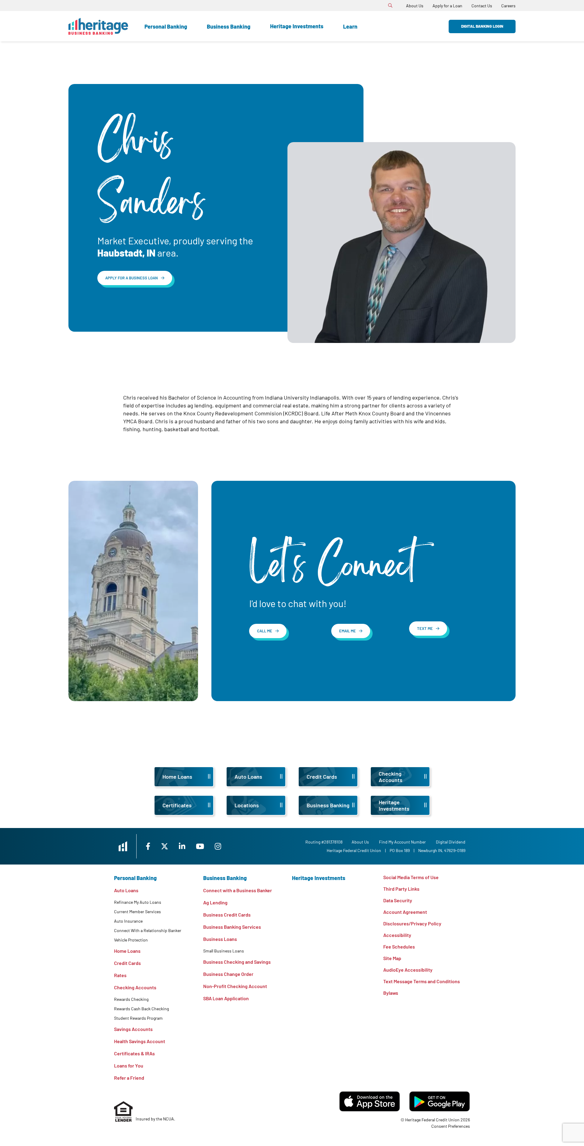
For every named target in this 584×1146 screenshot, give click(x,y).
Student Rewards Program (138, 1018)
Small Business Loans (223, 950)
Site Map (392, 958)
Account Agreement (405, 912)
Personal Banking (165, 26)
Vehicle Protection (131, 939)
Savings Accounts (133, 1029)
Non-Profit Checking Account (235, 986)
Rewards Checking (131, 999)
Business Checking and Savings (237, 962)
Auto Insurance (128, 921)
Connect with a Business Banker (237, 890)
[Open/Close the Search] (390, 5)
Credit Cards (127, 963)
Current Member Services (137, 911)
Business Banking (228, 26)
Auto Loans (126, 890)
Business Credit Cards (227, 914)
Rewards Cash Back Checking (141, 1008)
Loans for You (128, 1065)
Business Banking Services (232, 927)
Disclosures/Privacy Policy (412, 923)
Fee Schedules (399, 946)
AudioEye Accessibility (408, 970)
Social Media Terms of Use (411, 877)
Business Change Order (228, 974)
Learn (350, 26)
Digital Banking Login (482, 26)
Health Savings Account (139, 1041)
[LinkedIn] (183, 846)
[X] (165, 846)
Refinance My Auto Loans (137, 902)
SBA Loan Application (226, 998)
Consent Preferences (450, 1126)
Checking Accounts (135, 987)
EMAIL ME (347, 630)
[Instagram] (218, 846)
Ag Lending (215, 902)
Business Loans (220, 939)
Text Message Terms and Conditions (421, 981)
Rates (120, 975)
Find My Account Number (402, 841)
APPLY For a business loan (131, 277)
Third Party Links (401, 889)
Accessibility (397, 935)
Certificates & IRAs (134, 1053)
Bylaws (390, 993)
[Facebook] (149, 846)
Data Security (397, 900)
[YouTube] (201, 846)
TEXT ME (425, 628)
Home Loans (127, 951)
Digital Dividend (450, 841)
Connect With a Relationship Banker (147, 930)
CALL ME (264, 630)
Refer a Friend (129, 1078)
